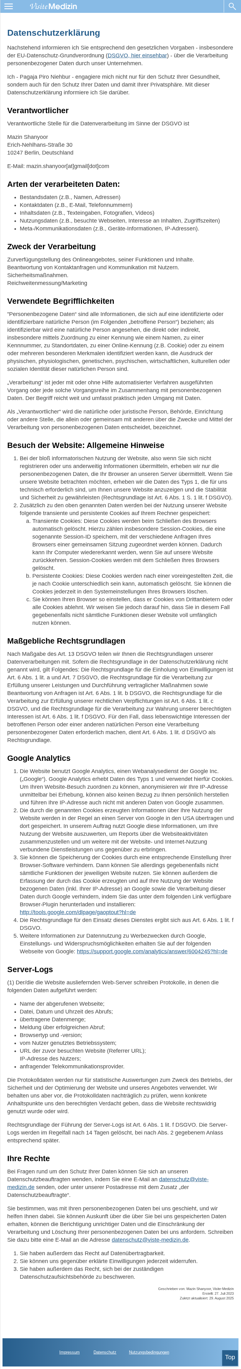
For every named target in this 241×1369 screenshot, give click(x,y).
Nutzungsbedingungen (149, 1352)
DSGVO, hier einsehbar (137, 55)
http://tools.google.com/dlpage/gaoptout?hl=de (78, 912)
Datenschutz (105, 1352)
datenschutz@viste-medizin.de (150, 1240)
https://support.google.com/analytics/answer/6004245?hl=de (152, 951)
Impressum (69, 1352)
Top (230, 1357)
